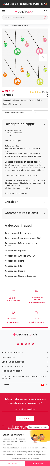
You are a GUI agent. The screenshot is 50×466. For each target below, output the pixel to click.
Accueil (5, 25)
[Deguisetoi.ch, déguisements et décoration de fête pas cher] (25, 11)
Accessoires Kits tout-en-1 (19, 233)
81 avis (45, 92)
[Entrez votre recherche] (44, 18)
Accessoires (15, 25)
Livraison (17, 104)
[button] (25, 384)
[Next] (43, 57)
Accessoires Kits (13, 266)
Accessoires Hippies (15, 251)
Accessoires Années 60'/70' (20, 256)
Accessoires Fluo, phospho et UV (23, 238)
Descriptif (7, 104)
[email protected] (37, 322)
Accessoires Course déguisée (20, 276)
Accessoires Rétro (14, 261)
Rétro (25, 25)
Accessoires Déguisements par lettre (21, 244)
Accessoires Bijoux (15, 271)
